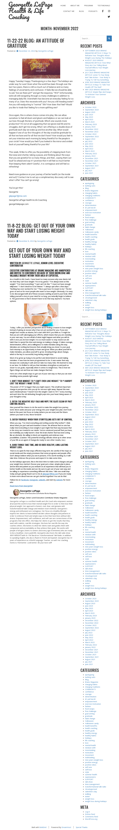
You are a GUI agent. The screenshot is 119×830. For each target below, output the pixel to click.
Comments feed (91, 816)
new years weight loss (94, 268)
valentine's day (91, 300)
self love (88, 278)
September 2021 (92, 165)
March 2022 (90, 151)
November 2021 (91, 161)
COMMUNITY (90, 198)
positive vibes (90, 273)
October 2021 (90, 163)
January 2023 (90, 127)
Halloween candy (92, 232)
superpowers (90, 285)
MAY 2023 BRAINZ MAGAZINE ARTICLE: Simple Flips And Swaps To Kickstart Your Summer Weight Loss (98, 93)
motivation (89, 261)
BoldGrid (42, 827)
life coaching (90, 249)
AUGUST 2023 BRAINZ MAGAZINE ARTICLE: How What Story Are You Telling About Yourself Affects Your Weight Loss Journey (98, 65)
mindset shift (90, 256)
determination (90, 205)
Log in (87, 812)
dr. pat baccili (90, 207)
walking (88, 302)
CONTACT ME (68, 11)
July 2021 (88, 170)
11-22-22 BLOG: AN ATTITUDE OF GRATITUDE (35, 43)
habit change (90, 227)
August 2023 (90, 112)
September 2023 (92, 110)
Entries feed (90, 814)
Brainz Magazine (91, 190)
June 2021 (89, 173)
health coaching (91, 237)
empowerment (91, 210)
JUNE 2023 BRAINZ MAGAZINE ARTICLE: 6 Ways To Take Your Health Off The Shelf (97, 84)
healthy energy (91, 242)
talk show (89, 290)
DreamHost (66, 827)
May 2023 (89, 117)
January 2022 (90, 156)
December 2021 (91, 158)
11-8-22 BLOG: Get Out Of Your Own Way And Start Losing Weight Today (41, 230)
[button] (41, 314)
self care (88, 276)
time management (92, 293)
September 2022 (92, 136)
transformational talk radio (95, 295)
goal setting (90, 222)
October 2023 (90, 107)
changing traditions (92, 195)
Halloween (89, 229)
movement (89, 263)
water (87, 305)
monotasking (90, 259)
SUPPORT (89, 288)
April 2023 (89, 119)
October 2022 (90, 134)
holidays (88, 246)
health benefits (91, 234)
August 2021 (90, 168)
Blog (81, 11)
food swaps (89, 217)
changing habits (91, 193)
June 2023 (89, 114)
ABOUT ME (74, 5)
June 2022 (89, 144)
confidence (89, 200)
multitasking (90, 266)
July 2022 (88, 141)
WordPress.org (91, 819)
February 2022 (91, 153)
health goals (90, 239)
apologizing (89, 183)
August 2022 (90, 139)
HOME (63, 5)
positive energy (91, 271)
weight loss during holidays (96, 310)
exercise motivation (93, 212)
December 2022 (91, 129)
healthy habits (90, 244)
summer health (91, 283)
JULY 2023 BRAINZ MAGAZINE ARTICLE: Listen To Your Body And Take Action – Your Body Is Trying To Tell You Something (97, 76)
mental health (90, 254)
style (87, 280)
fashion (88, 215)
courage (88, 203)
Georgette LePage (45, 51)
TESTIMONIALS (104, 5)
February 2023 (91, 124)
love (86, 251)
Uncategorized (91, 298)
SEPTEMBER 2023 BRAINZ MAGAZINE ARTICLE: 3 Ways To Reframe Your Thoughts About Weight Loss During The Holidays (98, 54)
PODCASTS (92, 11)
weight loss (89, 307)
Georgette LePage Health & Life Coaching (30, 10)
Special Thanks (82, 827)
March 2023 (90, 122)
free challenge (90, 220)
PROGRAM (88, 5)
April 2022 (89, 148)
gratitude (89, 224)
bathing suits (90, 186)
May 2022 (89, 146)
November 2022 (91, 131)
